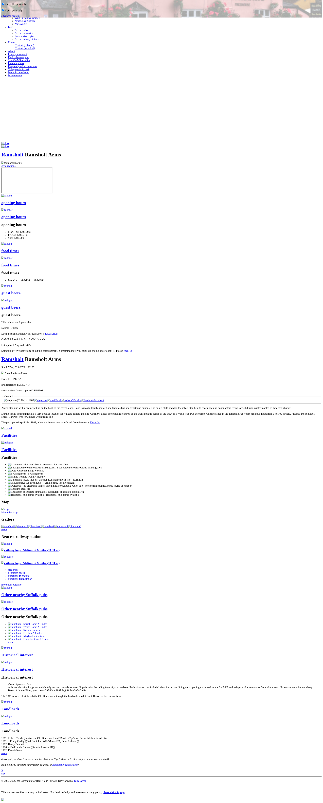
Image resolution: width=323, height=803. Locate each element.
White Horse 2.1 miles (34, 627)
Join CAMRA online (19, 60)
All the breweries (24, 33)
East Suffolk (51, 333)
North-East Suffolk (25, 21)
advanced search (10, 15)
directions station (18, 575)
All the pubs (21, 30)
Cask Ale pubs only (15, 4)
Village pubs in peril (18, 69)
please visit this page (113, 792)
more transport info (11, 584)
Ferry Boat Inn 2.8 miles (35, 639)
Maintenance (15, 75)
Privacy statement (17, 54)
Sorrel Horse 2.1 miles (34, 624)
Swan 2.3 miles (30, 630)
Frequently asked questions (22, 66)
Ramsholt (12, 155)
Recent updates (16, 63)
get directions (8, 166)
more (4, 529)
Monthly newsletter (18, 72)
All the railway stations (27, 39)
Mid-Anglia (21, 24)
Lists (10, 27)
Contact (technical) (25, 48)
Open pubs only (13, 10)
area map (13, 569)
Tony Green (80, 780)
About (11, 51)
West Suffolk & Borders (27, 17)
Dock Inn (95, 422)
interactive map (9, 512)
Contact (12, 42)
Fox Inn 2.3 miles (31, 633)
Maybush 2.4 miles (32, 636)
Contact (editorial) (24, 45)
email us (127, 350)
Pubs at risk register (25, 36)
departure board (16, 572)
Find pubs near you (18, 57)
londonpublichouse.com (65, 764)
